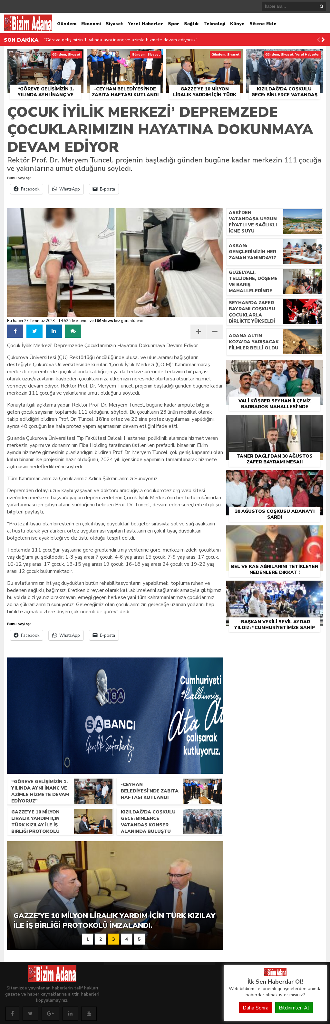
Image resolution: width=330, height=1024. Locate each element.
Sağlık (191, 24)
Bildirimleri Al (294, 1007)
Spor (173, 24)
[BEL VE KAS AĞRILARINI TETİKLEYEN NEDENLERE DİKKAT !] (274, 532)
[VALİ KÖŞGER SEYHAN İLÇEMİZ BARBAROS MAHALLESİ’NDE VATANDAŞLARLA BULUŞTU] (274, 367)
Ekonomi (91, 24)
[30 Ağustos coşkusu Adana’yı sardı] (274, 477)
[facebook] (15, 331)
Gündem (66, 24)
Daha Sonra (255, 1007)
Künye (237, 24)
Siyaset (114, 24)
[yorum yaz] (73, 331)
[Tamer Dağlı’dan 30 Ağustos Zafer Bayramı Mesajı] (274, 422)
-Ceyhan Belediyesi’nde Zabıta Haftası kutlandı (92, 40)
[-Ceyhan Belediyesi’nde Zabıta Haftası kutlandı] (125, 56)
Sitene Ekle (263, 24)
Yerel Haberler (145, 24)
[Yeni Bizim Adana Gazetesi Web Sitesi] (275, 974)
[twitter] (34, 331)
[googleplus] (50, 1014)
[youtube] (89, 1014)
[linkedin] (54, 331)
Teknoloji (214, 24)
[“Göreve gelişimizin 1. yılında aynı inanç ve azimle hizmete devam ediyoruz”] (45, 56)
